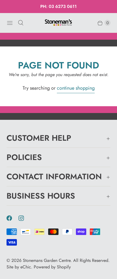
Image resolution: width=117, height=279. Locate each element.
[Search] (20, 22)
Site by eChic (19, 267)
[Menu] (9, 22)
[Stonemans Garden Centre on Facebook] (13, 218)
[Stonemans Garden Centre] (58, 22)
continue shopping (76, 88)
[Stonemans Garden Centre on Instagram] (24, 218)
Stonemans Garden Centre (46, 260)
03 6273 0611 (63, 6)
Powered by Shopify (52, 267)
